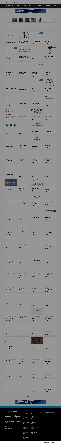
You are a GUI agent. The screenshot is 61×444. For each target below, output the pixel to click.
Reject (52, 442)
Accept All (46, 442)
